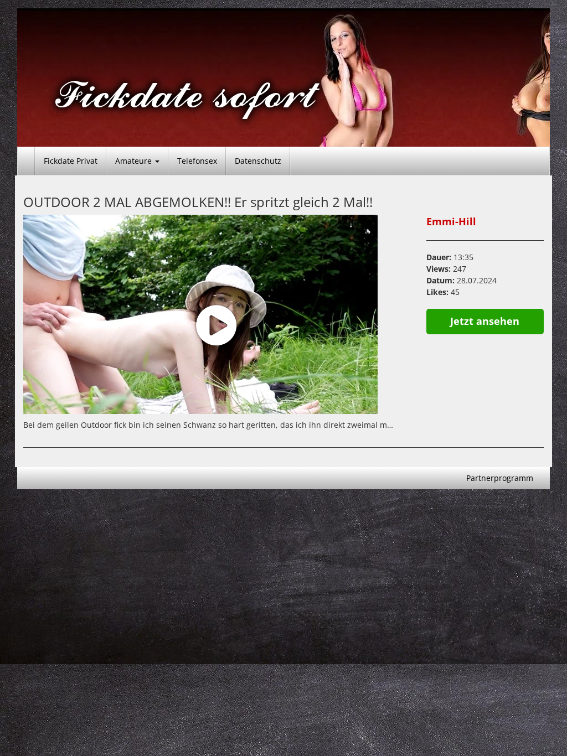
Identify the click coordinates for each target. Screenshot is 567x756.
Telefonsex (197, 161)
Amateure (134, 161)
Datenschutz (258, 161)
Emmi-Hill (451, 221)
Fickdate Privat (70, 161)
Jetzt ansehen (484, 321)
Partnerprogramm (499, 478)
